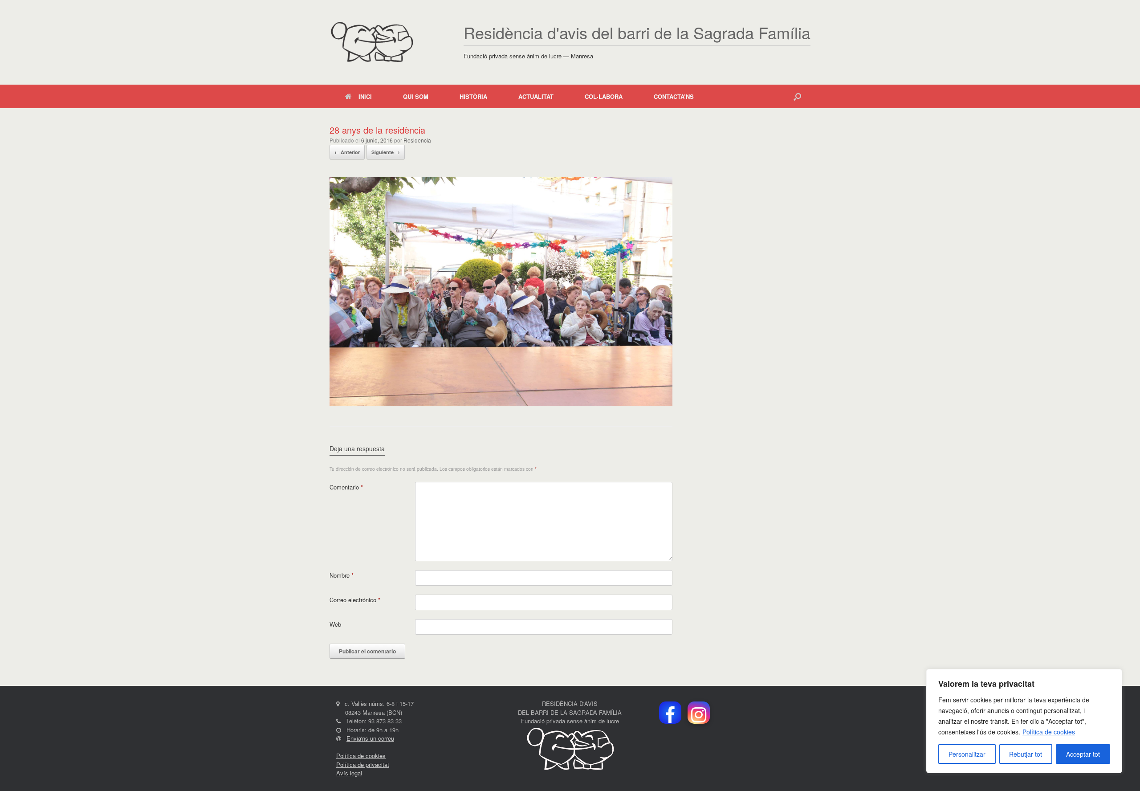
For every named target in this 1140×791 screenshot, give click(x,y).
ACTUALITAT (536, 96)
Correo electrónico (355, 599)
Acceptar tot (1083, 754)
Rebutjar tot (1025, 754)
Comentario (346, 487)
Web (335, 624)
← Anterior (347, 152)
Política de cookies (1048, 731)
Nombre (342, 575)
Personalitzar (967, 754)
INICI (365, 96)
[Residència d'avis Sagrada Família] (372, 42)
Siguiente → (385, 152)
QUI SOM (415, 96)
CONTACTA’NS (674, 96)
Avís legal (349, 773)
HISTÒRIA (473, 96)
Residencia (417, 140)
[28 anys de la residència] (501, 403)
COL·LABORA (604, 96)
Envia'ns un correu (370, 738)
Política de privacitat (362, 764)
